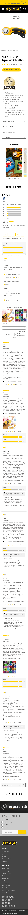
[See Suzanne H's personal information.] (10, 451)
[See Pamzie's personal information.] (8, 518)
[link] (11, 222)
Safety (6, 827)
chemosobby (6, 696)
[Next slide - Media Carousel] (25, 162)
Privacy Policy (6, 885)
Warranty (4, 892)
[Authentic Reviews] (6, 198)
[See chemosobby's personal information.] (11, 696)
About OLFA (5, 868)
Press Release (5, 883)
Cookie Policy (5, 878)
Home (4, 16)
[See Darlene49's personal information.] (10, 639)
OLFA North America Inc (11, 910)
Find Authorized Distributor (11, 69)
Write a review (19, 64)
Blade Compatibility (8, 127)
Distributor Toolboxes (8, 859)
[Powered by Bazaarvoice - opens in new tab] (13, 179)
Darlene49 (6, 639)
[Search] (25, 9)
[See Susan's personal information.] (7, 346)
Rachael (5, 751)
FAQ (3, 880)
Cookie (5, 578)
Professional (8, 822)
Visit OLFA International (8, 890)
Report (20, 384)
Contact (4, 875)
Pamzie (6, 288)
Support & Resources (8, 132)
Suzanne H (6, 451)
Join (22, 832)
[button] (5, 234)
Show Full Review (8, 269)
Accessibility (5, 871)
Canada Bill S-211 (7, 873)
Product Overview (8, 121)
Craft (5, 825)
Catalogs (4, 861)
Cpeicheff (5, 394)
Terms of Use (5, 887)
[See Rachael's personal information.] (8, 751)
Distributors (6, 137)
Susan (5, 263)
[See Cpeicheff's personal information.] (9, 394)
